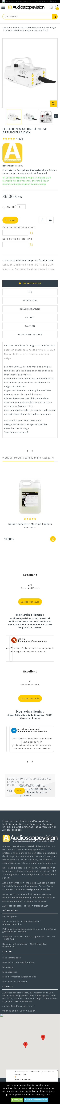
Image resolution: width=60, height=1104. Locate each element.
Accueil (6, 27)
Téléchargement (30, 308)
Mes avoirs (8, 967)
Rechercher (55, 16)
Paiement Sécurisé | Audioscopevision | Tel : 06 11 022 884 (28, 938)
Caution (30, 325)
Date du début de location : (19, 227)
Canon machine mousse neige (40, 27)
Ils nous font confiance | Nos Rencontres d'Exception (25, 945)
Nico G (21, 639)
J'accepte (17, 1099)
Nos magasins (10, 916)
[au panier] (53, 539)
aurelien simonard (28, 729)
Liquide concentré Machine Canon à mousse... (30, 525)
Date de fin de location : (17, 238)
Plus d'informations (36, 1099)
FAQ (30, 291)
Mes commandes (11, 957)
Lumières (18, 27)
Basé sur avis (23, 1079)
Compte (7, 951)
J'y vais (19, 790)
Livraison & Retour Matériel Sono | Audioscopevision (21, 923)
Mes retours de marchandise (18, 962)
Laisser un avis (30, 601)
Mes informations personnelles (19, 976)
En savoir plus (32, 283)
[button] (25, 1045)
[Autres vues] (4, 116)
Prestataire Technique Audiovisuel (23, 170)
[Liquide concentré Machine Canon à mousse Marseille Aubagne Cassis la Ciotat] (30, 497)
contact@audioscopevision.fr (18, 1006)
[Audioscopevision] (26, 7)
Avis (32, 317)
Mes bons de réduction (15, 981)
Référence (8, 165)
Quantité (9, 207)
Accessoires (30, 300)
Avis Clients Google (30, 334)
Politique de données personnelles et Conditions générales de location (29, 930)
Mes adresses (9, 971)
